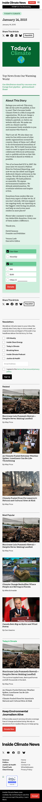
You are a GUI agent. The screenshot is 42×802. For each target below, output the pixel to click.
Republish (28, 35)
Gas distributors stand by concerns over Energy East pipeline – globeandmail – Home (19, 87)
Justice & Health (9, 765)
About (23, 762)
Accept (35, 796)
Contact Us (25, 765)
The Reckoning (21, 7)
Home (23, 760)
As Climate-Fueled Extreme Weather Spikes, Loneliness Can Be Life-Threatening (18, 692)
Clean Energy (7, 769)
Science (5, 760)
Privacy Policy (26, 769)
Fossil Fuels (7, 767)
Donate (32, 3)
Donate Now (9, 729)
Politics (5, 762)
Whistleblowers (27, 767)
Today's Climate (12, 13)
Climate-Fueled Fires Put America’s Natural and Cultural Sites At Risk (18, 699)
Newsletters (8, 322)
